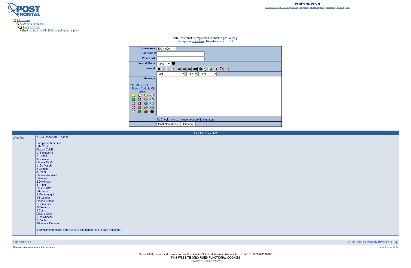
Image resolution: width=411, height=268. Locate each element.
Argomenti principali (32, 23)
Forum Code (139, 88)
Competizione (31, 27)
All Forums (23, 20)
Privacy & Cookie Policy (206, 260)
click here (198, 41)
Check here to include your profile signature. (188, 119)
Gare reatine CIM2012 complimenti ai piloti (52, 30)
